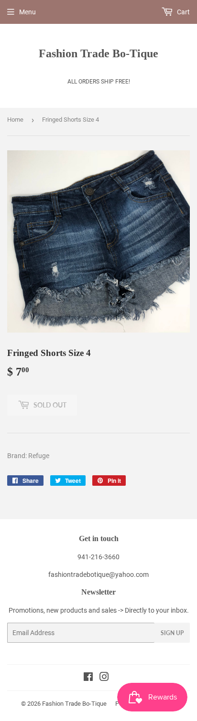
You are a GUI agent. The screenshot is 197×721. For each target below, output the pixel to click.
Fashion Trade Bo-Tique (98, 53)
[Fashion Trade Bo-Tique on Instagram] (104, 678)
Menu (27, 12)
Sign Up (172, 633)
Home (15, 119)
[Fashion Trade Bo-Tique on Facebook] (88, 678)
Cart (182, 12)
